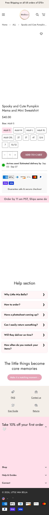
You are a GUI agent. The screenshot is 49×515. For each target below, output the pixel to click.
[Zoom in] (41, 82)
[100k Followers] (21, 459)
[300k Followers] (13, 459)
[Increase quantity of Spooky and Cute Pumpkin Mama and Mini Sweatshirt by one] (15, 154)
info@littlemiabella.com (12, 496)
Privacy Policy (8, 498)
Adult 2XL (8, 137)
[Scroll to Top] (44, 500)
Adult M (18, 130)
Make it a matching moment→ (24, 377)
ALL (14, 24)
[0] (43, 14)
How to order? (12, 304)
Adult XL (41, 130)
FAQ (13, 397)
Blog (4, 504)
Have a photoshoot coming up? (21, 314)
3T (26, 137)
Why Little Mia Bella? (16, 294)
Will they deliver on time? (18, 335)
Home (4, 24)
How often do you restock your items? (21, 346)
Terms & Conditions (11, 494)
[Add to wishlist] (41, 34)
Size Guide (13, 411)
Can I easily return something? (21, 325)
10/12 (14, 144)
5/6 (41, 137)
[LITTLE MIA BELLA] (24, 14)
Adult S (7, 130)
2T (18, 137)
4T (33, 137)
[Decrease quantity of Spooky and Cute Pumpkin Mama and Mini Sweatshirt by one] (4, 154)
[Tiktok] (29, 459)
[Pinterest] (5, 459)
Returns (36, 411)
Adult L (29, 130)
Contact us (36, 397)
